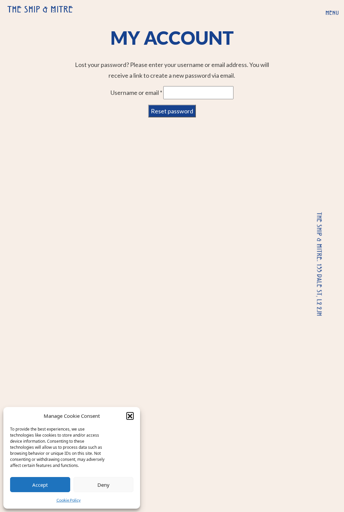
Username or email (136, 92)
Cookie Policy (68, 500)
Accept (40, 484)
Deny (103, 484)
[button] (130, 415)
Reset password (172, 111)
